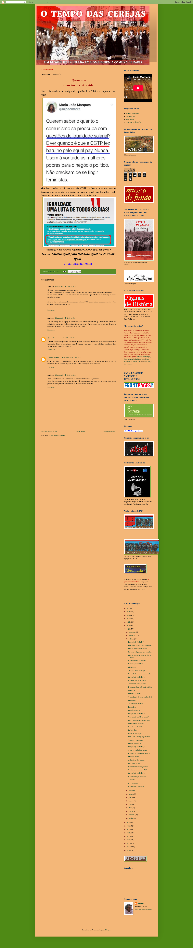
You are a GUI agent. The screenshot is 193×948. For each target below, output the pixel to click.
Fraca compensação (134, 743)
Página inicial (80, 431)
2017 (128, 829)
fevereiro (132, 814)
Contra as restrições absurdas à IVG (140, 645)
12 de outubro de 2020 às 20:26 (65, 375)
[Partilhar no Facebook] (77, 271)
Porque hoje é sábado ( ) (136, 642)
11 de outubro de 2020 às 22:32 (70, 357)
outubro (131, 639)
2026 (128, 608)
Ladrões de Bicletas (132, 113)
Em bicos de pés (133, 756)
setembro (132, 790)
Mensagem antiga (109, 431)
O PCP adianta (133, 783)
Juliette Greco (139, 359)
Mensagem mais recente (49, 431)
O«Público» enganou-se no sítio (139, 753)
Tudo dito (131, 780)
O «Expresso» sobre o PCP (137, 770)
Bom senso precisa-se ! (136, 723)
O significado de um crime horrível (140, 697)
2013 (128, 843)
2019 (128, 822)
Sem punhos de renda (133, 122)
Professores (132, 700)
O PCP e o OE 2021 (135, 727)
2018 (128, 826)
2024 (128, 615)
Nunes (49, 338)
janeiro (131, 818)
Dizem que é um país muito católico (140, 687)
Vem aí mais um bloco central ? (138, 717)
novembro (132, 635)
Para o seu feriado (134, 763)
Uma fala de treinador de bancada (139, 674)
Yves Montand (129, 359)
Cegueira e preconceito (135, 740)
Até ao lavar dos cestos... (136, 760)
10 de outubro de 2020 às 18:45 (65, 286)
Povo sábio (132, 707)
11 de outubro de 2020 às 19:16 (63, 338)
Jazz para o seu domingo (136, 670)
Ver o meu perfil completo (143, 909)
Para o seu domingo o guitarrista (139, 736)
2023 (128, 618)
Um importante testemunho (137, 660)
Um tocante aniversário (136, 786)
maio (130, 804)
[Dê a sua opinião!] (71, 271)
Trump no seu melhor (135, 703)
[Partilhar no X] (74, 271)
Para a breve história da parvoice (139, 720)
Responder (51, 310)
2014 (128, 840)
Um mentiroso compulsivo (137, 680)
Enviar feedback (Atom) (57, 435)
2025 (128, 611)
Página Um (130, 119)
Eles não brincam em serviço (137, 648)
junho (131, 801)
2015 (128, 836)
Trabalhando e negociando (137, 684)
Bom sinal (131, 690)
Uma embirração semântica (137, 776)
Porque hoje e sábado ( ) (136, 713)
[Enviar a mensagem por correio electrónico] (64, 271)
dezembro (132, 632)
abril (130, 808)
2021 (128, 625)
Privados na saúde (134, 693)
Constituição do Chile (135, 664)
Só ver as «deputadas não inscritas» (140, 652)
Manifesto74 (130, 116)
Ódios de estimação (134, 733)
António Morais (53, 357)
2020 (128, 629)
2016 (128, 833)
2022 (128, 622)
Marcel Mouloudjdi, (144, 356)
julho (130, 797)
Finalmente (132, 667)
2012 (128, 846)
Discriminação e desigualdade (138, 766)
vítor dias (140, 903)
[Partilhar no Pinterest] (79, 271)
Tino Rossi (136, 361)
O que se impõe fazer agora (137, 750)
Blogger (107, 930)
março (131, 811)
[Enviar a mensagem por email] (69, 271)
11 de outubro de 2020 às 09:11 (65, 318)
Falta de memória (134, 710)
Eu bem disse (132, 730)
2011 (128, 850)
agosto (131, 794)
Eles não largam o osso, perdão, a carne (139, 656)
